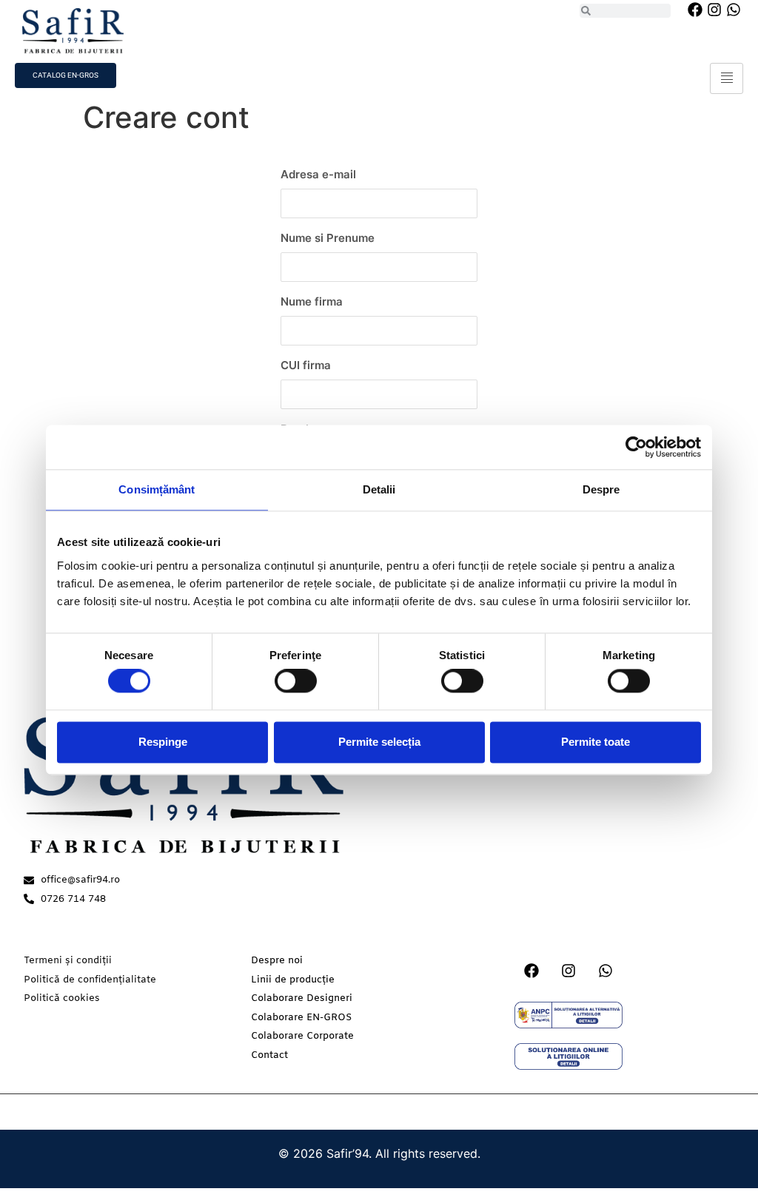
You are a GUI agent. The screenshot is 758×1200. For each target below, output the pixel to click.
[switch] (296, 681)
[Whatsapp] (733, 9)
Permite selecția (379, 741)
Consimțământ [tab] (156, 489)
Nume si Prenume (328, 238)
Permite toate (595, 741)
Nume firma (312, 301)
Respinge (162, 741)
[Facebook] (695, 9)
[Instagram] (714, 9)
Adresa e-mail (318, 174)
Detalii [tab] (379, 489)
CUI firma (306, 365)
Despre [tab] (601, 489)
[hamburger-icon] (726, 78)
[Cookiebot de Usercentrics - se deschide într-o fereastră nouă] (636, 447)
